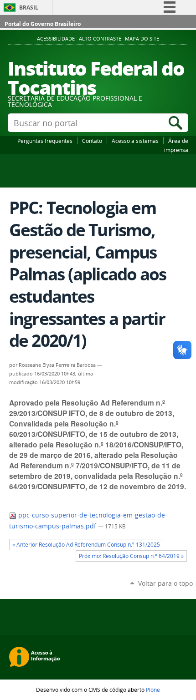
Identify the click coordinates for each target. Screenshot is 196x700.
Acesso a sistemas (135, 140)
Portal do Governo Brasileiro (43, 24)
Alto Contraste (100, 39)
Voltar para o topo (165, 583)
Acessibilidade (56, 39)
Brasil (28, 7)
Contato (92, 140)
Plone (153, 689)
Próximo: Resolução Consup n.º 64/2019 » (131, 556)
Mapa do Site (142, 39)
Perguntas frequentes (44, 140)
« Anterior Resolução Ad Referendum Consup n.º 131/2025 (86, 544)
